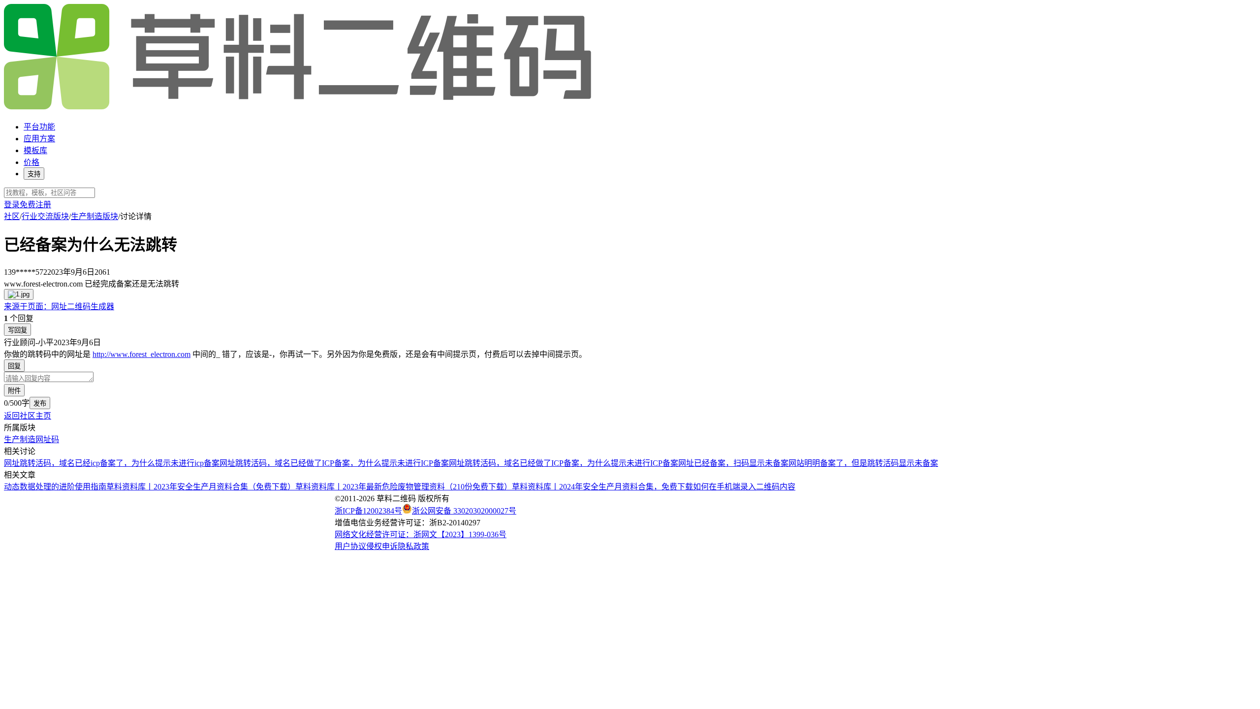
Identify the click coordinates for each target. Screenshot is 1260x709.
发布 (39, 403)
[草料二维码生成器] (299, 107)
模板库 (35, 150)
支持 (34, 174)
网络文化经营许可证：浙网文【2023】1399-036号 (420, 534)
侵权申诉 (382, 546)
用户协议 (350, 546)
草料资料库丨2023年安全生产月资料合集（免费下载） (200, 487)
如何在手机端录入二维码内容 (744, 487)
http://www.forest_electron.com (141, 354)
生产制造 (19, 439)
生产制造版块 (94, 216)
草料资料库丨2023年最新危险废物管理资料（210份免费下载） (403, 487)
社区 (12, 216)
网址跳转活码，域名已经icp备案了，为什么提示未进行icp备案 (112, 463)
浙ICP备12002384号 (368, 511)
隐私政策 (413, 546)
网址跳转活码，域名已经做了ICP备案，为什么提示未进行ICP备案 (334, 463)
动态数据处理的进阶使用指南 (55, 487)
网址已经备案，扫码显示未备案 (733, 463)
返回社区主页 (27, 416)
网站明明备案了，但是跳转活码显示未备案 (863, 463)
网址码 (47, 439)
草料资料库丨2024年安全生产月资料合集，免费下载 (602, 487)
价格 (31, 162)
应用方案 (39, 138)
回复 (14, 366)
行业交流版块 (45, 216)
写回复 (17, 330)
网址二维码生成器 (59, 306)
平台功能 (39, 127)
